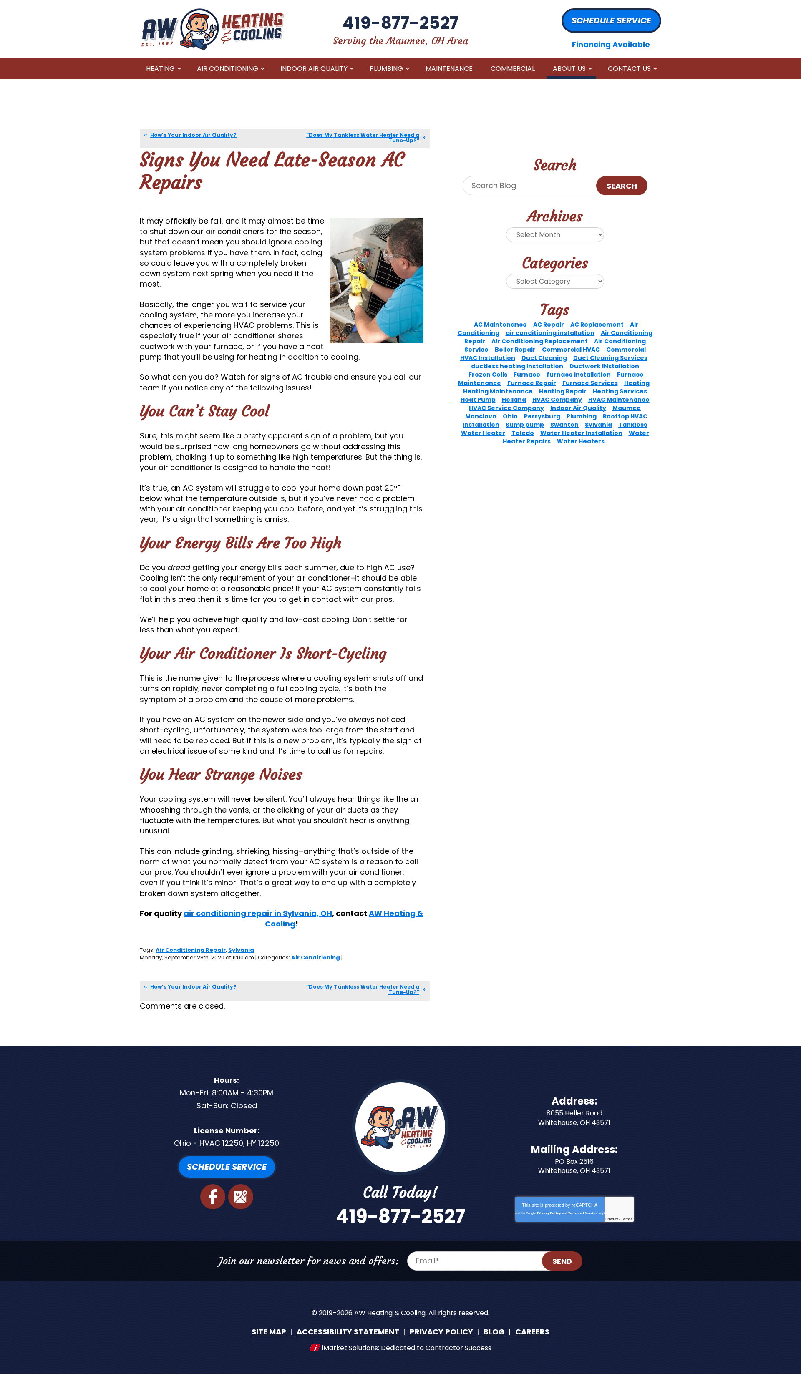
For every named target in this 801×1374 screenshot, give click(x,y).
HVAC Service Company (506, 408)
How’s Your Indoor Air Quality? (193, 134)
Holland (514, 399)
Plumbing (582, 416)
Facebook (212, 1196)
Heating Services (620, 391)
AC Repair (548, 324)
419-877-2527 (400, 23)
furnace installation (579, 374)
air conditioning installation (550, 333)
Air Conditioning (315, 957)
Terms (626, 1219)
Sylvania (241, 950)
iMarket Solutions (350, 1348)
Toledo (522, 433)
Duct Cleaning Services (610, 358)
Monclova (480, 416)
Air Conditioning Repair (191, 950)
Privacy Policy (549, 1213)
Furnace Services (590, 383)
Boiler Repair (515, 349)
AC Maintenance (500, 324)
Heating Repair (563, 391)
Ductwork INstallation (604, 366)
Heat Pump (478, 399)
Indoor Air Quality (578, 408)
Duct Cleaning (544, 358)
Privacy (611, 1219)
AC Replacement (597, 324)
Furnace (527, 374)
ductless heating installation (517, 366)
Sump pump (525, 424)
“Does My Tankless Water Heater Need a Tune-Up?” (362, 137)
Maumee (626, 408)
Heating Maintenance (498, 391)
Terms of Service (583, 1213)
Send (562, 1261)
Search (622, 186)
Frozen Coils (488, 374)
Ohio (510, 416)
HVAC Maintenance (619, 399)
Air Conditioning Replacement (539, 341)
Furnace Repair (531, 383)
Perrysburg (542, 416)
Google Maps (240, 1196)
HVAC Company (557, 399)
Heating (637, 383)
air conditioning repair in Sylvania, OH (258, 913)
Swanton (564, 424)
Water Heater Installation (581, 433)
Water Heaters (581, 441)
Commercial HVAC (571, 349)
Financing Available (611, 44)
